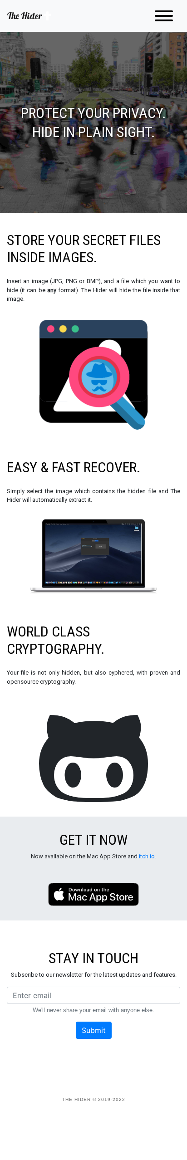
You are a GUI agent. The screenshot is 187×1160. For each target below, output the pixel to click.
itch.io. (147, 856)
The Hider (25, 15)
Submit (94, 1030)
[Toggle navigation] (164, 16)
